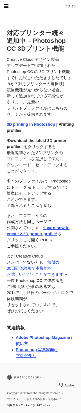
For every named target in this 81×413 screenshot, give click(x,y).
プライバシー (15, 399)
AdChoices (43, 405)
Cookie (25, 405)
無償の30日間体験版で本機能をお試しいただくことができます (35, 268)
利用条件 (12, 405)
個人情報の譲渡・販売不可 (42, 399)
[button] (40, 377)
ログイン (70, 6)
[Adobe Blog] (19, 6)
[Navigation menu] (6, 6)
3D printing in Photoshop (31, 124)
